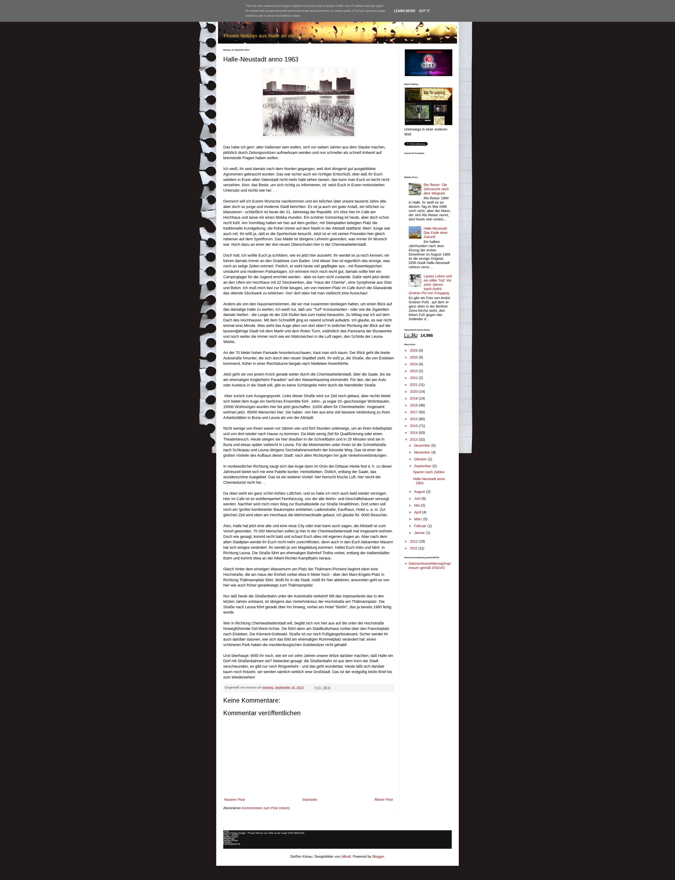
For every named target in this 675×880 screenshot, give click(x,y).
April (418, 512)
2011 (414, 548)
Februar (421, 526)
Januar (420, 533)
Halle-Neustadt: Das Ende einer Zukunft (436, 232)
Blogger (378, 856)
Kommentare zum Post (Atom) (266, 808)
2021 (414, 385)
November (422, 452)
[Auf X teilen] (322, 688)
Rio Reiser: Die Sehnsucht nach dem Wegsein (436, 189)
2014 (414, 433)
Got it (424, 11)
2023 (414, 371)
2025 (414, 357)
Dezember (422, 445)
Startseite (309, 799)
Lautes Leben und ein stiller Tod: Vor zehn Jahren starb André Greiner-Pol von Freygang (430, 284)
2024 (414, 364)
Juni (418, 498)
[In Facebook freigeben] (325, 688)
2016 (414, 419)
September (423, 466)
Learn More (404, 11)
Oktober (421, 459)
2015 (414, 426)
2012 (414, 541)
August (420, 492)
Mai (417, 505)
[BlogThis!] (319, 688)
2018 (414, 405)
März (418, 519)
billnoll (346, 856)
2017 (414, 412)
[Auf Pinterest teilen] (329, 688)
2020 (414, 391)
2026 (414, 350)
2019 (414, 398)
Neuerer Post (234, 799)
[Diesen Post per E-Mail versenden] (315, 688)
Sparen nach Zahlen (429, 472)
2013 (414, 439)
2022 (414, 378)
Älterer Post (383, 799)
